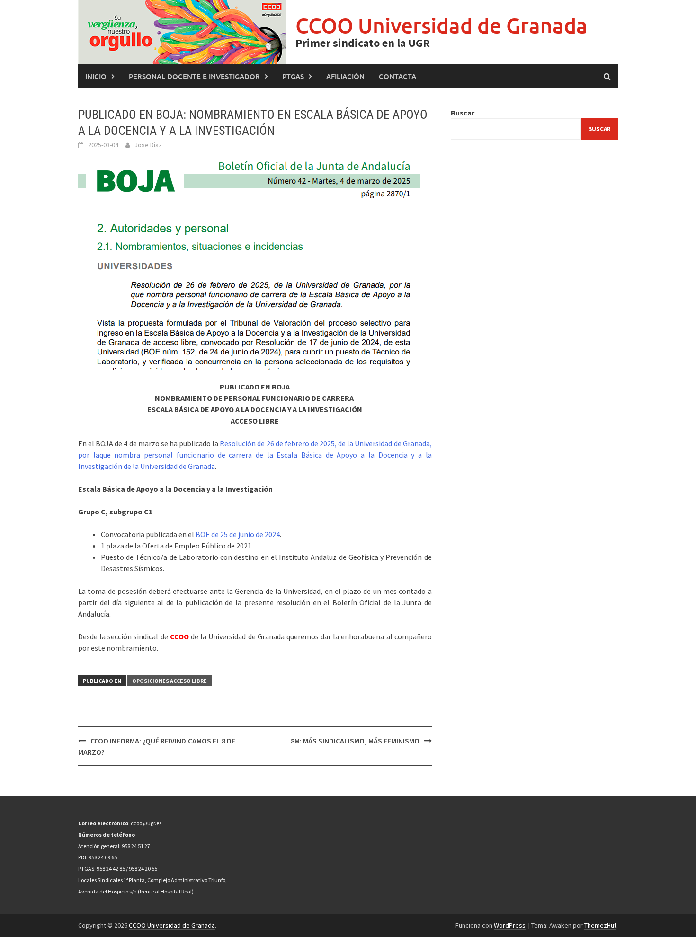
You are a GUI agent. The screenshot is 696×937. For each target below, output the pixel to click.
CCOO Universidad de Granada (441, 25)
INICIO (96, 76)
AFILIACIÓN (345, 76)
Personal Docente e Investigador (194, 76)
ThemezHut (600, 925)
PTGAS (293, 76)
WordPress (510, 925)
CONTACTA (397, 76)
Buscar (462, 112)
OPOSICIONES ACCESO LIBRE (169, 680)
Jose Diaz (148, 145)
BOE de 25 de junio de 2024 (238, 534)
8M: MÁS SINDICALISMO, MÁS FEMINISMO (355, 740)
